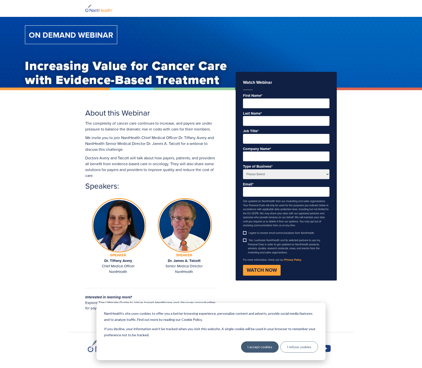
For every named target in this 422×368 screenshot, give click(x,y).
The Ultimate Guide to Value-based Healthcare (135, 303)
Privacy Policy (292, 259)
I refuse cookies (299, 347)
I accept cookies (259, 347)
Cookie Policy (191, 319)
